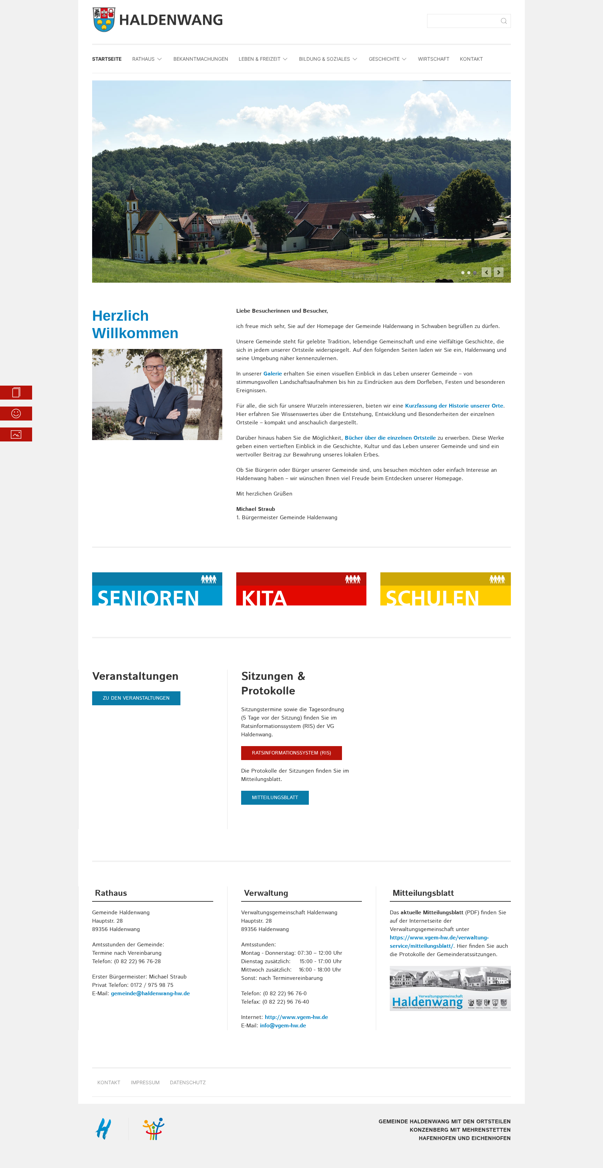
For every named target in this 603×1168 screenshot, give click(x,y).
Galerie (272, 374)
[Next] (498, 272)
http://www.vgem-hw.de (296, 1017)
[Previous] (486, 272)
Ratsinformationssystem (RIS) (291, 753)
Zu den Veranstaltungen (136, 698)
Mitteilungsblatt (275, 797)
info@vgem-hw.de (283, 1026)
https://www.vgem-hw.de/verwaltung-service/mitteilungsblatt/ (439, 942)
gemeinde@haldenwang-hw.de (150, 994)
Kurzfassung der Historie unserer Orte (454, 406)
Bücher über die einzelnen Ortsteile (390, 438)
